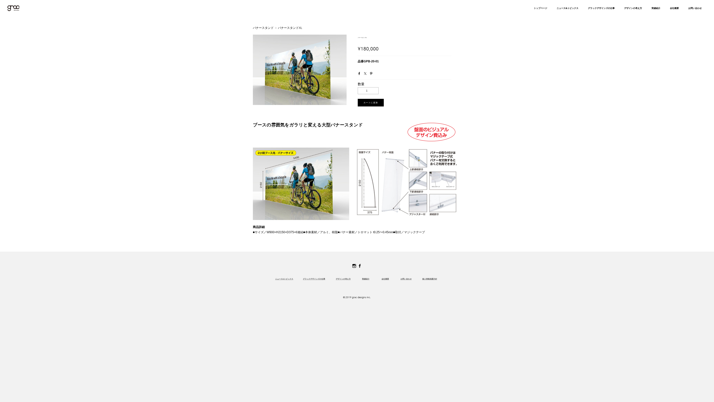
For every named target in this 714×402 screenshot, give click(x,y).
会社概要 (674, 8)
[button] (371, 102)
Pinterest (372, 74)
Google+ (377, 74)
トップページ (540, 8)
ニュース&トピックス (567, 8)
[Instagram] (354, 266)
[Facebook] (360, 266)
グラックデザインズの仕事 (601, 8)
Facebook (360, 74)
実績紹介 (656, 8)
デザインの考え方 (343, 279)
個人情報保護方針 (429, 279)
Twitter (366, 74)
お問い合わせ (695, 8)
